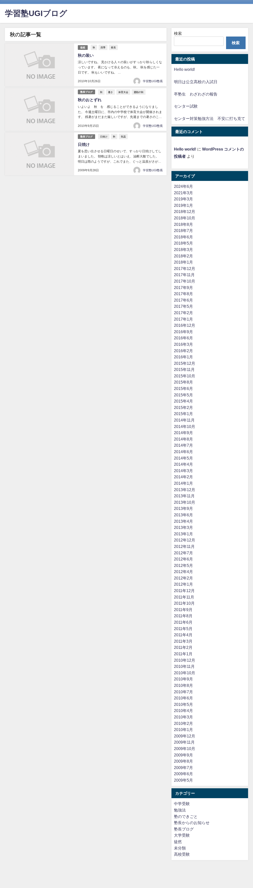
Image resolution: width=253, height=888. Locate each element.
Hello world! (184, 69)
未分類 (180, 848)
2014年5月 (183, 458)
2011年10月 (184, 603)
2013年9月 (183, 508)
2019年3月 (183, 199)
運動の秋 (139, 92)
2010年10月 (184, 673)
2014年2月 (183, 477)
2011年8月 (183, 616)
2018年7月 (183, 230)
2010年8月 (183, 685)
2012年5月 (183, 565)
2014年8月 (183, 439)
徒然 (82, 47)
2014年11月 (184, 420)
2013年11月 (184, 496)
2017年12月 (184, 268)
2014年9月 (183, 433)
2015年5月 (183, 395)
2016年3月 (183, 344)
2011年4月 (183, 635)
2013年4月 (183, 521)
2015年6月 (183, 388)
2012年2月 (183, 578)
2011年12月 (184, 591)
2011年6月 (183, 622)
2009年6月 (183, 774)
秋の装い (86, 55)
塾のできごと (186, 816)
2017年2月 (183, 313)
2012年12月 (184, 540)
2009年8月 (183, 761)
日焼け (103, 136)
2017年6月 (183, 300)
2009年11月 (184, 742)
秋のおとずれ (90, 100)
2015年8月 (183, 382)
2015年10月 (184, 376)
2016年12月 (184, 325)
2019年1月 (183, 205)
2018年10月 (184, 218)
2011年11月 (184, 597)
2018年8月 (183, 224)
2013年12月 (184, 490)
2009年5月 (183, 780)
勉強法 (180, 810)
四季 (103, 47)
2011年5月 (183, 629)
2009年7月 (183, 768)
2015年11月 (184, 369)
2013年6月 (183, 515)
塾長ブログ (86, 92)
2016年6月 (183, 338)
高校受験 (182, 854)
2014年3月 (183, 471)
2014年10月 (184, 426)
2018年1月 (183, 262)
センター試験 (186, 106)
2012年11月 (184, 546)
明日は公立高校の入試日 (195, 82)
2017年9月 (183, 288)
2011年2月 (183, 647)
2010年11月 (184, 666)
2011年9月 (183, 610)
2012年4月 (183, 572)
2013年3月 (183, 527)
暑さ (110, 92)
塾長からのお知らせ (192, 823)
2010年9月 (183, 679)
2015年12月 (184, 363)
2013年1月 (183, 534)
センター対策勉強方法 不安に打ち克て (209, 118)
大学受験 (182, 835)
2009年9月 (183, 755)
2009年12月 (184, 736)
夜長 (113, 47)
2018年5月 (183, 243)
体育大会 (123, 92)
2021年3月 (183, 193)
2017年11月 (184, 275)
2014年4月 (183, 464)
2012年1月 (183, 584)
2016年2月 (183, 351)
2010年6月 (183, 698)
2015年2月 (183, 407)
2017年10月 (184, 281)
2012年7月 (183, 553)
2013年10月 (184, 502)
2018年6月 (183, 237)
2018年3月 (183, 249)
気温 (123, 136)
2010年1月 (183, 730)
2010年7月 (183, 692)
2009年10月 (184, 749)
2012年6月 (183, 559)
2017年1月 (183, 319)
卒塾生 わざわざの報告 (195, 94)
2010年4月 (183, 711)
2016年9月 (183, 332)
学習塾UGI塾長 (153, 81)
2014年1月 (183, 483)
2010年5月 (183, 704)
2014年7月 (183, 445)
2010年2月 (183, 723)
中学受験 (182, 804)
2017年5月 (183, 306)
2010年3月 (183, 717)
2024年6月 (183, 186)
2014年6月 (183, 452)
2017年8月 (183, 294)
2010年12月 (184, 660)
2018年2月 (183, 256)
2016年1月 (183, 357)
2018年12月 (184, 211)
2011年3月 (183, 641)
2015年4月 (183, 401)
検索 (178, 33)
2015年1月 (183, 414)
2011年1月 (183, 654)
